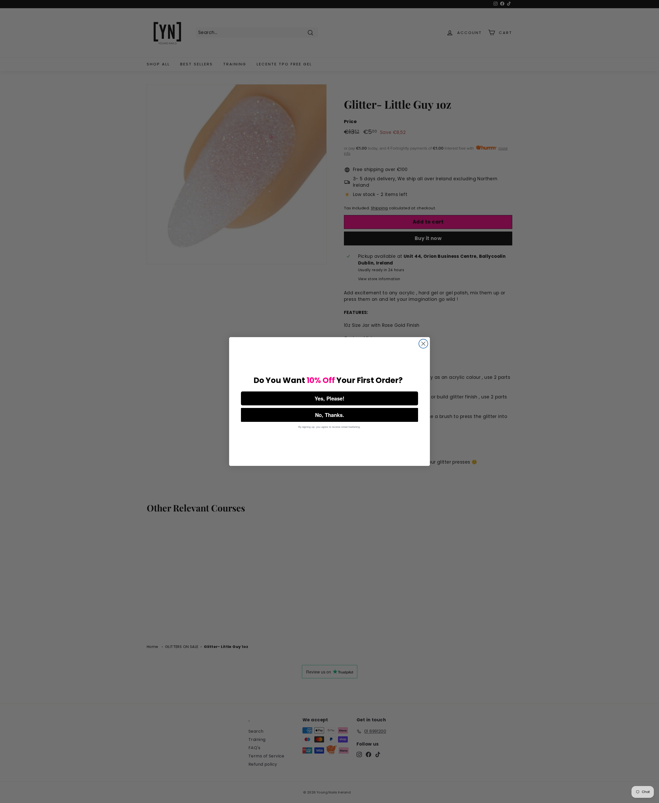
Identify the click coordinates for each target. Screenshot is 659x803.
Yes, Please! (329, 398)
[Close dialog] (423, 343)
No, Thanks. (329, 414)
